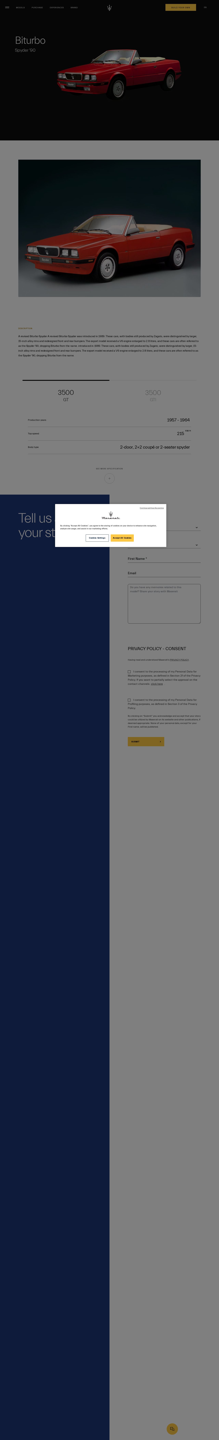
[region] (110, 525)
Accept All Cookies (122, 538)
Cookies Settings (97, 538)
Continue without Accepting (152, 508)
